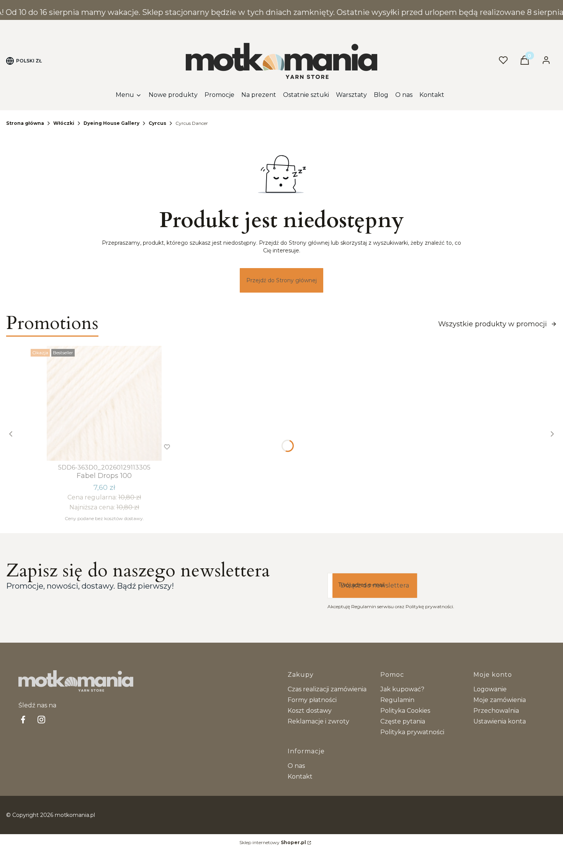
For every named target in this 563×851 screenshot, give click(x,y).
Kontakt (300, 776)
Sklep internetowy (272, 842)
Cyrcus (157, 123)
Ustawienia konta (499, 721)
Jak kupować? (402, 689)
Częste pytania (402, 721)
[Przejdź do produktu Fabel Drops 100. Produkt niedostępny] (104, 403)
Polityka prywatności (412, 732)
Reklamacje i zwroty (318, 721)
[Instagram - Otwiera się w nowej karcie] (41, 719)
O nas (296, 765)
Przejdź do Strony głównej (281, 280)
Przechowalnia (496, 710)
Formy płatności (312, 700)
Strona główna (25, 123)
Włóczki (63, 123)
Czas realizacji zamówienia (327, 689)
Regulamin (397, 700)
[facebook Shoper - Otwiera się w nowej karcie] (23, 719)
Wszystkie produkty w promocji (492, 324)
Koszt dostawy (310, 710)
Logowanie (490, 689)
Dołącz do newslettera (374, 585)
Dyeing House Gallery (111, 123)
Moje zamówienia (499, 700)
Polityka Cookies (405, 710)
